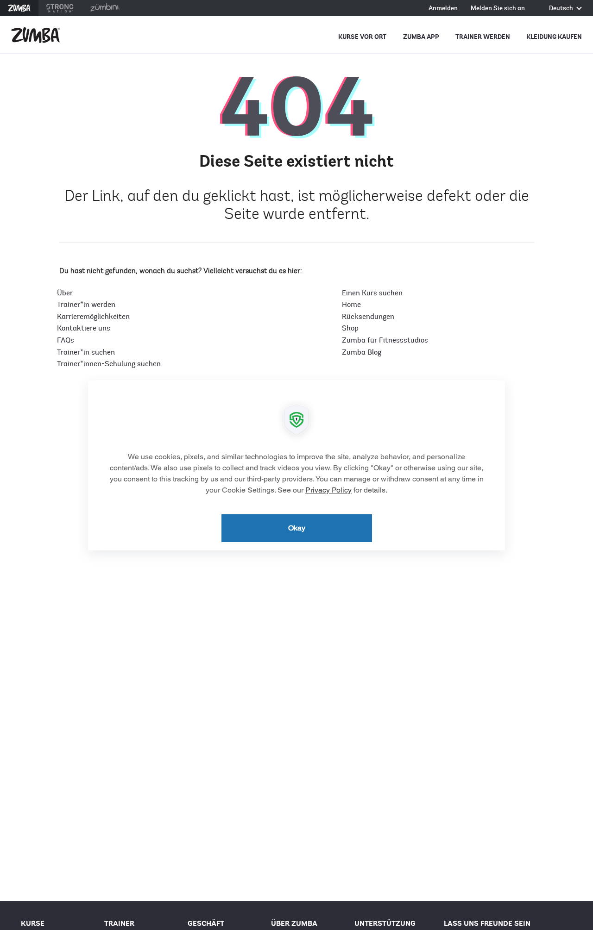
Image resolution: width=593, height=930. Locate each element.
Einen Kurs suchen (372, 293)
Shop (350, 328)
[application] (296, 465)
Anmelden (443, 9)
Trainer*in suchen (86, 352)
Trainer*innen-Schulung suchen (109, 363)
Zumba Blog (361, 352)
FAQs (65, 340)
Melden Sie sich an (498, 9)
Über (65, 293)
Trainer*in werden (86, 304)
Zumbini (105, 8)
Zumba (19, 8)
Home (351, 304)
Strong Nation (60, 8)
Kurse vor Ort (362, 37)
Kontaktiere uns (83, 328)
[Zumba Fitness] (35, 35)
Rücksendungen (368, 316)
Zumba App (421, 37)
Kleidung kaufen (554, 37)
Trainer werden (482, 37)
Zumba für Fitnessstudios (385, 340)
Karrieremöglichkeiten (93, 316)
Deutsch (561, 9)
